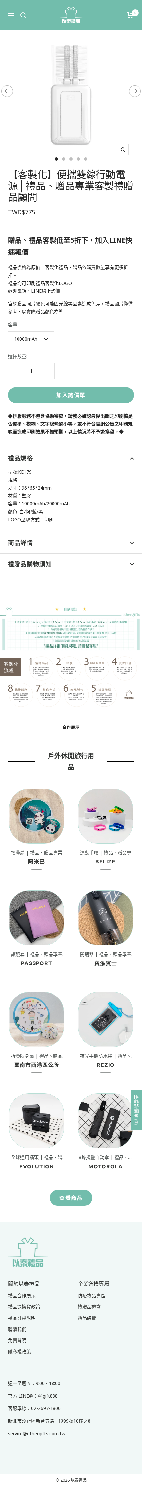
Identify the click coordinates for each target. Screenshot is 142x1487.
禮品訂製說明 (22, 1318)
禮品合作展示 (22, 1295)
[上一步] (7, 91)
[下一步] (135, 91)
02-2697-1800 (46, 1408)
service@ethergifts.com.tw (36, 1433)
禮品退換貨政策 (24, 1306)
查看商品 (71, 1198)
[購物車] (130, 15)
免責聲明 (17, 1340)
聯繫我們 (17, 1329)
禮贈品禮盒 (89, 1306)
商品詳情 (20, 542)
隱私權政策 (19, 1351)
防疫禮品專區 (91, 1295)
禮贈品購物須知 (30, 564)
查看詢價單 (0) (136, 1110)
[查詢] (23, 15)
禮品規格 (20, 458)
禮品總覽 (87, 1318)
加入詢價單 (71, 395)
